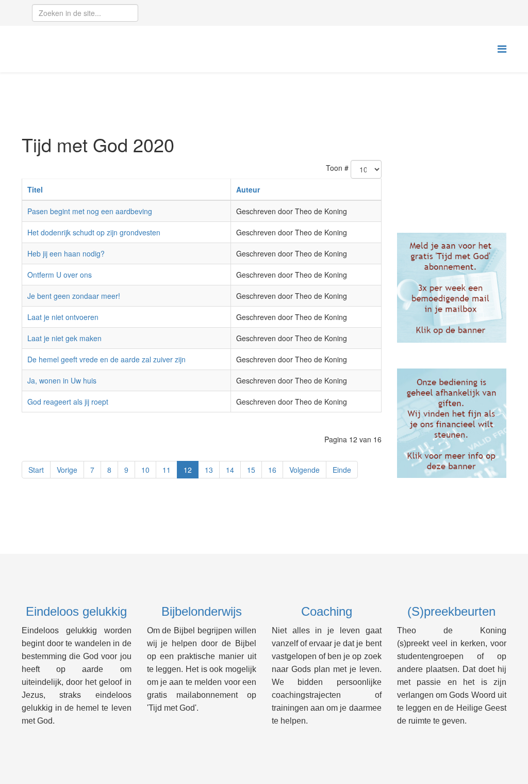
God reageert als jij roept (67, 401)
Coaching (326, 611)
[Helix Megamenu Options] (502, 48)
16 (272, 470)
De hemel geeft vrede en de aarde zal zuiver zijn (106, 359)
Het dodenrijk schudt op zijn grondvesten (93, 232)
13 (209, 470)
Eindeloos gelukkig (76, 611)
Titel (35, 189)
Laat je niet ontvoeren (62, 317)
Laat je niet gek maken (64, 338)
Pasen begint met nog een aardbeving (89, 211)
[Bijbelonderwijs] (452, 288)
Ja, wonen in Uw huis (61, 380)
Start (36, 470)
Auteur (248, 189)
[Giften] (452, 423)
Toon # (337, 168)
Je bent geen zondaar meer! (73, 296)
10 (145, 470)
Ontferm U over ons (59, 274)
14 (230, 470)
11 (166, 470)
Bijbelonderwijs (201, 611)
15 (251, 470)
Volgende (304, 470)
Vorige (67, 470)
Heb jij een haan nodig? (66, 253)
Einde (342, 470)
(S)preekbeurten (451, 611)
